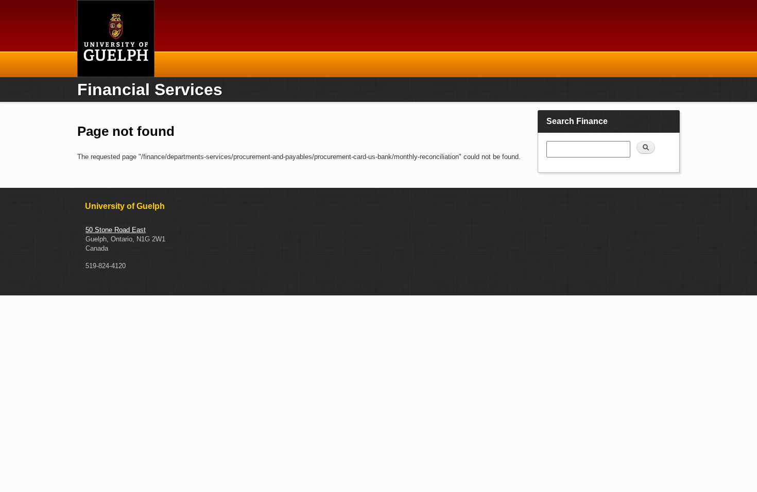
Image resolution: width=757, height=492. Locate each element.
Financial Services (149, 89)
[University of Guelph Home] (115, 38)
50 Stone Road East (115, 230)
